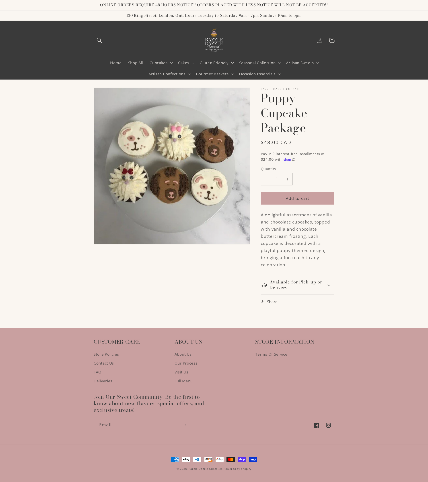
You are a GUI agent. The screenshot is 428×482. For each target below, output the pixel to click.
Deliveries (103, 381)
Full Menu (184, 381)
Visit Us (181, 372)
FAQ (97, 372)
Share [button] (272, 301)
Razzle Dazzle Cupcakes (205, 469)
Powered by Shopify (237, 469)
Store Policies (106, 354)
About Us (183, 354)
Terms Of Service (271, 354)
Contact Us (104, 363)
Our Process (186, 363)
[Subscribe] (184, 425)
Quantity (268, 168)
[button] (99, 40)
